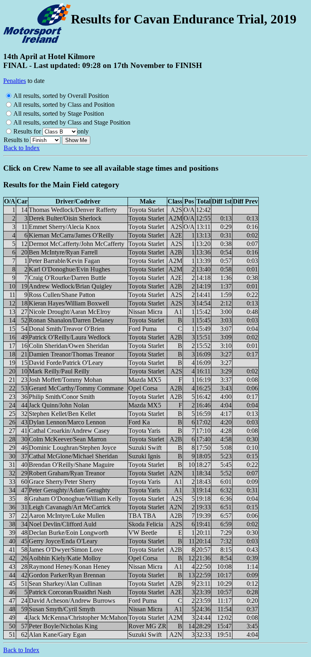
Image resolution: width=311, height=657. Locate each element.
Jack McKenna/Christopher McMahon (78, 617)
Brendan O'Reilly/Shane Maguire (71, 464)
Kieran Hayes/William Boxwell (69, 303)
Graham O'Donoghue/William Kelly (75, 498)
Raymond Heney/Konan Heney (69, 566)
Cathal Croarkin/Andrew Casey (69, 430)
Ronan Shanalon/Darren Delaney (71, 320)
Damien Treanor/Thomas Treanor (71, 354)
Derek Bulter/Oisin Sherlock (65, 218)
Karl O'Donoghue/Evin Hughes (69, 269)
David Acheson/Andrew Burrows (72, 600)
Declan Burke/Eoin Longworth (69, 532)
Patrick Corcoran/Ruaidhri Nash (70, 592)
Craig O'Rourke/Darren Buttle (67, 277)
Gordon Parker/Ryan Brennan (67, 575)
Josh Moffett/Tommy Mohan (65, 379)
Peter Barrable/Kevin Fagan (64, 260)
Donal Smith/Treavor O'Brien (66, 328)
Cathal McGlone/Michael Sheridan (73, 456)
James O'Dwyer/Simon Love (66, 549)
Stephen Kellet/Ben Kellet (62, 413)
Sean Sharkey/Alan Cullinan (65, 583)
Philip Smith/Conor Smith (62, 396)
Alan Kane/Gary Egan (57, 634)
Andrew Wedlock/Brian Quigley (70, 286)
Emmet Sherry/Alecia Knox (64, 226)
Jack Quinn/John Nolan (59, 405)
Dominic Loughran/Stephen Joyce (72, 447)
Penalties (14, 80)
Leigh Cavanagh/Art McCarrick (70, 507)
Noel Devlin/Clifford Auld (62, 524)
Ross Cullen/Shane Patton (62, 294)
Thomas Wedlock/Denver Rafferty (73, 209)
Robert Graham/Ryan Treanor (67, 473)
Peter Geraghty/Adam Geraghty (69, 490)
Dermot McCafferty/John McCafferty (76, 243)
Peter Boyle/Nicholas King (63, 626)
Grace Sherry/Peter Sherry (62, 481)
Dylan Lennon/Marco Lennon (67, 422)
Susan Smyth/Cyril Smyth (62, 609)
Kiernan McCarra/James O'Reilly (71, 235)
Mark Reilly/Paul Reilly (59, 371)
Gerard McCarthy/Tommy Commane (76, 388)
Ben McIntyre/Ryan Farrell (63, 252)
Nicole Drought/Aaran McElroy (70, 311)
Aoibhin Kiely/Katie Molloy (65, 558)
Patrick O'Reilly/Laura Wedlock (70, 337)
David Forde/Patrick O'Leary (66, 362)
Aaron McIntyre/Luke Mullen (67, 515)
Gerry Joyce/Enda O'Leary (63, 541)
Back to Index (22, 147)
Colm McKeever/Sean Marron (68, 439)
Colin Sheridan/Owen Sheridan (69, 345)
